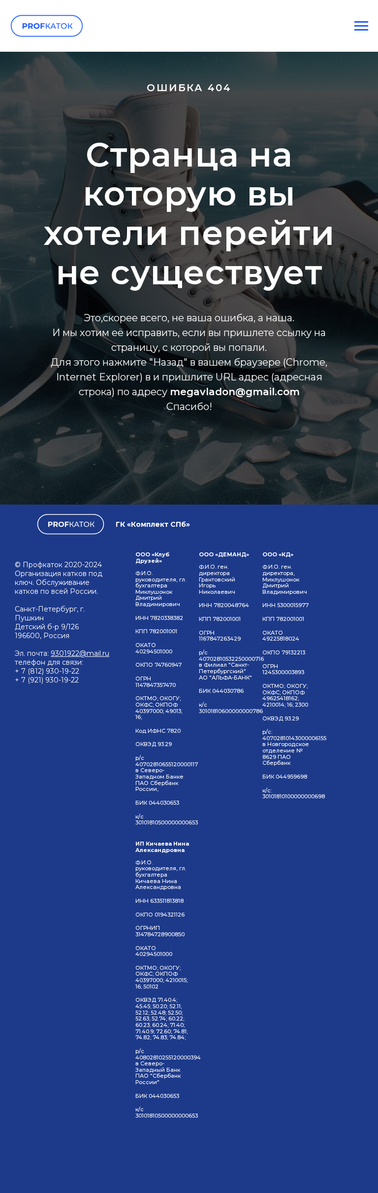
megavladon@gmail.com (235, 736)
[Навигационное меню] (361, 26)
